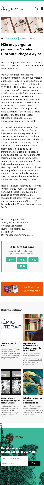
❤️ (37, 480)
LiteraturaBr (11, 38)
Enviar (34, 463)
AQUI (31, 234)
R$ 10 (11, 259)
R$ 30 (33, 259)
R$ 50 (22, 266)
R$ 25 (22, 259)
